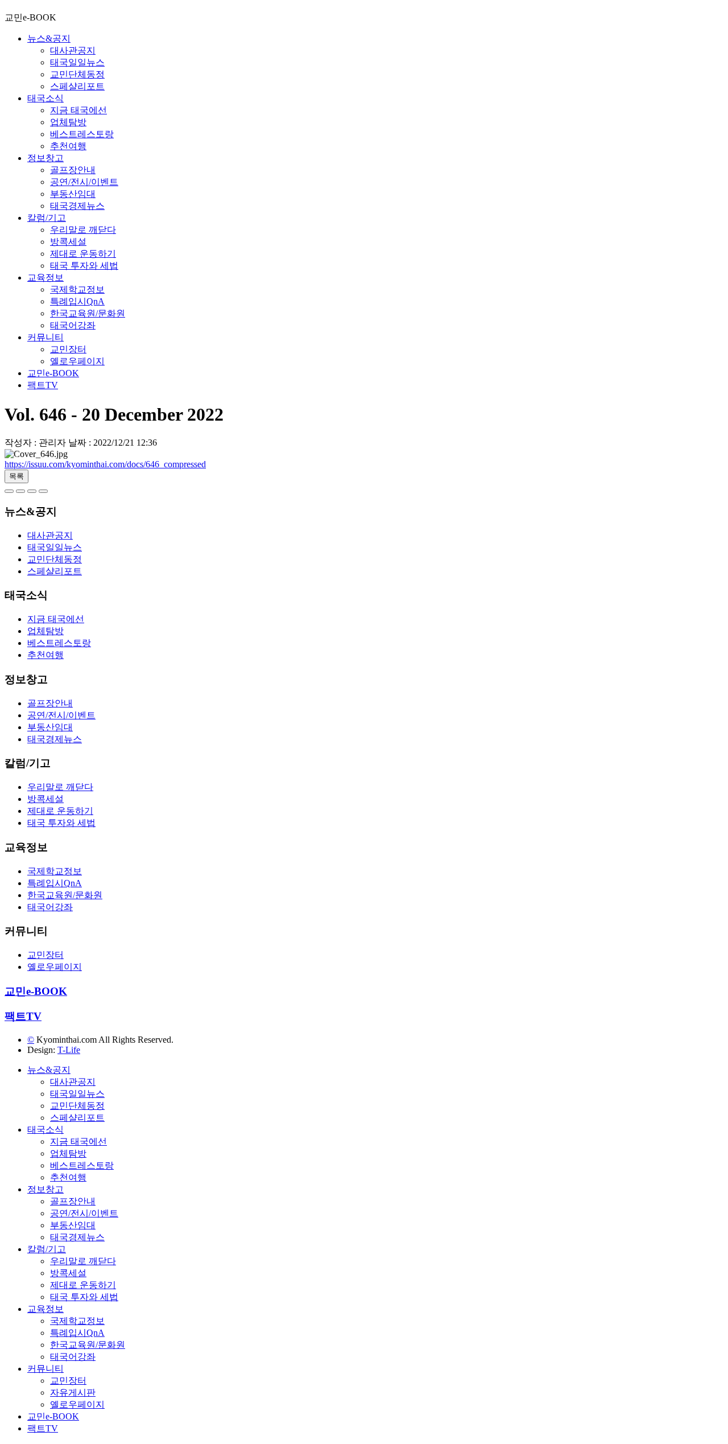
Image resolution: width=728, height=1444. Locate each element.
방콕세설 (68, 241)
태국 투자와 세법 (84, 265)
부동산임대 (73, 194)
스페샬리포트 (77, 86)
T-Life (68, 1050)
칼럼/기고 (46, 218)
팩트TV (42, 385)
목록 (16, 476)
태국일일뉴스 (77, 62)
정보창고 (45, 158)
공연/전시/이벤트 (84, 182)
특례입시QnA (77, 301)
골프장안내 (73, 170)
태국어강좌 (73, 325)
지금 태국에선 (78, 110)
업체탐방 (68, 122)
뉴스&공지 (49, 38)
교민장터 (68, 349)
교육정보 (45, 277)
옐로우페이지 (77, 361)
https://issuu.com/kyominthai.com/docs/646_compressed (105, 464)
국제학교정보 (77, 289)
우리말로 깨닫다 (83, 230)
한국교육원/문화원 (87, 313)
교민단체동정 (77, 74)
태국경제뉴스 (77, 206)
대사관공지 (73, 50)
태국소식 (45, 98)
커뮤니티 (45, 337)
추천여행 (68, 146)
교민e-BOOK (53, 373)
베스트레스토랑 (82, 134)
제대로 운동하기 (83, 253)
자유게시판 (73, 1392)
